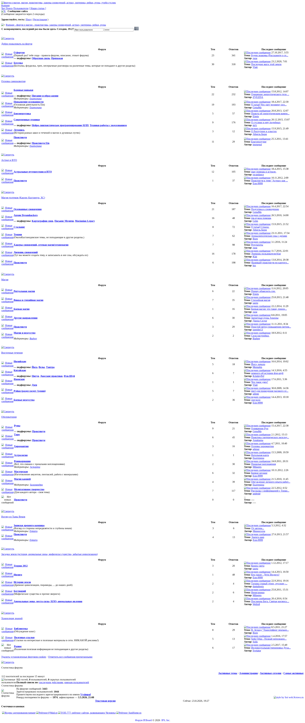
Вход (28, 19)
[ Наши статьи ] (37, 8)
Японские (19, 379)
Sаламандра (36, 484)
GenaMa (257, 107)
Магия (4, 279)
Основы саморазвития (13, 81)
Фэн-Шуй (69, 376)
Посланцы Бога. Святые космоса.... (270, 601)
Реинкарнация (22, 461)
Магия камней (22, 479)
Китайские (20, 370)
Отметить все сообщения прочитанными (70, 656)
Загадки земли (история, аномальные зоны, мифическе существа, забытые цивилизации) (49, 554)
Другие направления (25, 318)
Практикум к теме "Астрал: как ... (269, 180)
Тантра (50, 367)
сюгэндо (255, 400)
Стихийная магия (260, 300)
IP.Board (147, 720)
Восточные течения (12, 352)
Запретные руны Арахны (264, 318)
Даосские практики (51, 376)
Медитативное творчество (29, 489)
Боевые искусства (24, 400)
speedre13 (258, 329)
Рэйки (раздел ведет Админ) (30, 391)
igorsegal (257, 144)
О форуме (19, 52)
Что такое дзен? (259, 382)
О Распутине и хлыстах (264, 131)
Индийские (20, 361)
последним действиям (51, 682)
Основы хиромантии (262, 446)
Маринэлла (259, 531)
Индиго (18, 574)
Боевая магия (22, 309)
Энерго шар (257, 537)
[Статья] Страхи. (260, 227)
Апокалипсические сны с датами (269, 236)
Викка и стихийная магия (28, 300)
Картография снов (42, 221)
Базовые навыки (23, 90)
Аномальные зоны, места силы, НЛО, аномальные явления (48, 601)
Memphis (257, 367)
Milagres (257, 467)
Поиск (9, 8)
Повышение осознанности (29, 101)
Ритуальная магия (24, 291)
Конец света (257, 565)
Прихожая (57, 58)
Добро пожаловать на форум (16, 43)
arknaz (256, 449)
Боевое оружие (259, 473)
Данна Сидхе (260, 320)
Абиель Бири (260, 134)
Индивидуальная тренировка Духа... (271, 647)
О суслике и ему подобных (266, 122)
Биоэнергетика (22, 113)
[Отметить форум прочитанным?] (7, 65)
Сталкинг (19, 227)
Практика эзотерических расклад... (270, 437)
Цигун (35, 376)
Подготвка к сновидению (265, 209)
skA (255, 125)
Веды (42, 367)
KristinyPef (258, 376)
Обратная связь (41, 58)
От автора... (257, 528)
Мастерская (21, 471)
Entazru (33, 531)
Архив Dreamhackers (26, 215)
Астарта (35, 467)
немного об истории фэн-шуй (267, 373)
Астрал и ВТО (9, 160)
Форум (138, 720)
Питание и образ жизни (45, 95)
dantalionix (258, 586)
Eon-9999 (258, 183)
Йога (34, 367)
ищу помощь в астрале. (263, 171)
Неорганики (257, 592)
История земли (22, 582)
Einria (256, 116)
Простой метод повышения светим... (271, 326)
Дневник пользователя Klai (266, 253)
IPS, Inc (165, 720)
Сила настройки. (260, 335)
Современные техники (27, 119)
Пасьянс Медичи (64, 221)
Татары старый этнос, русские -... (269, 583)
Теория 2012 (21, 565)
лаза (255, 58)
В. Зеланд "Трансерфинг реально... (270, 630)
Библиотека (21, 628)
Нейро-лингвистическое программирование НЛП (60, 125)
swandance (258, 174)
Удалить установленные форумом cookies (23, 656)
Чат (3, 8)
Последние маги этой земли (266, 64)
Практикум (20, 137)
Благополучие (258, 141)
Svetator (257, 650)
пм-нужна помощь (261, 218)
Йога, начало (258, 364)
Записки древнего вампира (29, 525)
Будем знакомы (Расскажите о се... (269, 55)
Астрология (21, 455)
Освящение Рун (259, 428)
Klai (255, 256)
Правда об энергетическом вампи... (270, 113)
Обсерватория (9, 417)
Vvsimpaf (85, 694)
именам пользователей (76, 682)
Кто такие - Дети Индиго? (265, 574)
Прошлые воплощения (263, 464)
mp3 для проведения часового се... (269, 391)
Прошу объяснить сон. (263, 291)
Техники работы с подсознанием (108, 125)
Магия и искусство (24, 332)
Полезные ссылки (24, 637)
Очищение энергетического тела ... (270, 94)
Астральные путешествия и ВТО (33, 171)
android (256, 493)
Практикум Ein (40, 143)
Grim (255, 221)
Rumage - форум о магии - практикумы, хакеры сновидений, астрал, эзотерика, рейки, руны (56, 25)
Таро (17, 434)
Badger (33, 338)
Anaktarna (258, 440)
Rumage (5, 5)
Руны (17, 425)
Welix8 (256, 604)
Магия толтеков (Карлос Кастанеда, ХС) (23, 197)
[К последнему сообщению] (257, 52)
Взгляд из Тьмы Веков (13, 516)
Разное (18, 646)
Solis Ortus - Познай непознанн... (269, 639)
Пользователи (20, 8)
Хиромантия (21, 446)
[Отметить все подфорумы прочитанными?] (7, 56)
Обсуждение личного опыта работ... (270, 482)
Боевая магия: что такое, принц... (269, 309)
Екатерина (36, 98)
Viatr (255, 67)
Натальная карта (260, 455)
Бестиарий (20, 591)
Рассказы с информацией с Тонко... (270, 490)
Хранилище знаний (12, 618)
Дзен (34, 385)
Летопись (19, 130)
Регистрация (40, 19)
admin (256, 393)
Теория (18, 234)
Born (255, 238)
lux (254, 265)
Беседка (18, 62)
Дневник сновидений (26, 252)
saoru (255, 303)
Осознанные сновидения (28, 209)
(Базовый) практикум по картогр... (270, 262)
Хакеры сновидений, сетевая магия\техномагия (41, 244)
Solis (255, 641)
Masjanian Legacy (85, 221)
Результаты (257, 244)
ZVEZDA (258, 97)
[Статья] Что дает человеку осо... (269, 104)
